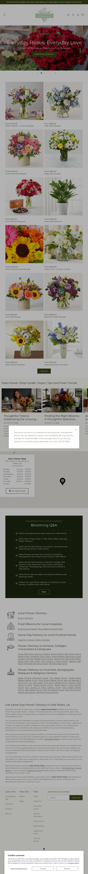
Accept (43, 869)
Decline (67, 869)
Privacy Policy (73, 863)
